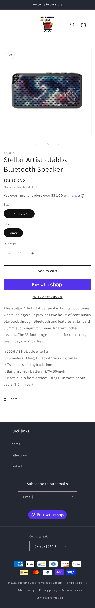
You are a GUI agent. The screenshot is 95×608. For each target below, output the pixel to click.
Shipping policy (77, 582)
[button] (9, 25)
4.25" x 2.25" (19, 214)
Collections (19, 455)
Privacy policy (48, 590)
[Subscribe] (71, 497)
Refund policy (26, 590)
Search (15, 444)
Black (13, 233)
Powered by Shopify (50, 582)
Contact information (50, 597)
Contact (16, 466)
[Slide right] (58, 144)
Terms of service (72, 590)
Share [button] (13, 399)
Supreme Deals (27, 582)
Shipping (9, 187)
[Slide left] (36, 144)
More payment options (48, 296)
